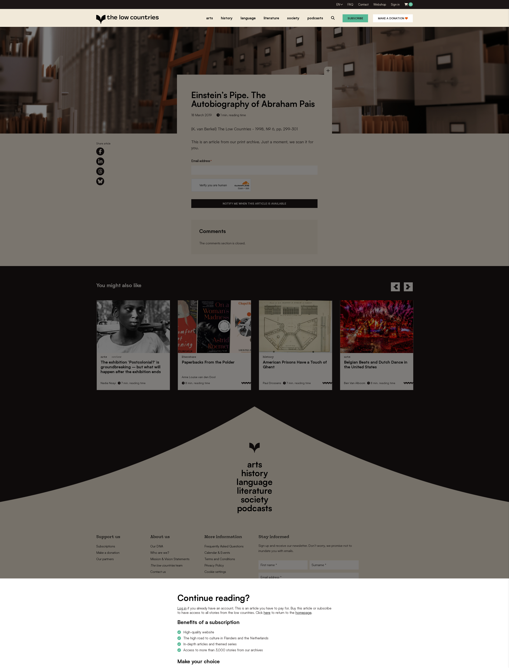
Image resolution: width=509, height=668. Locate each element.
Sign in (395, 4)
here (267, 612)
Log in (182, 608)
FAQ (350, 4)
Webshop (379, 4)
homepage (303, 612)
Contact (363, 4)
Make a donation (391, 18)
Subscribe (355, 18)
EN (338, 4)
